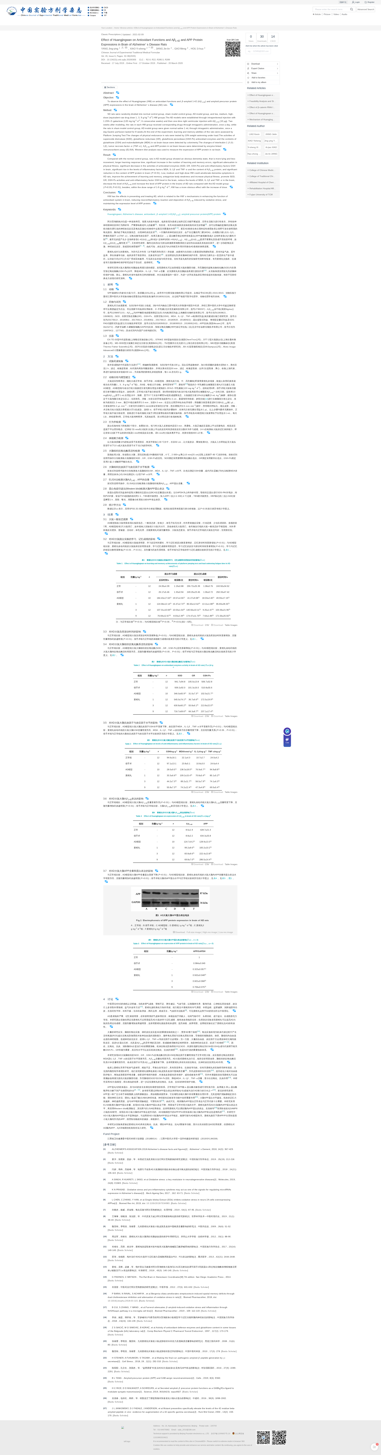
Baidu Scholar (115, 1153)
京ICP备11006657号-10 (220, 1434)
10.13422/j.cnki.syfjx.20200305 (121, 59)
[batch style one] (374, 1447)
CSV (207, 625)
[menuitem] (50, 21)
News (208, 21)
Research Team (314, 21)
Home (50, 21)
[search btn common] (352, 9)
